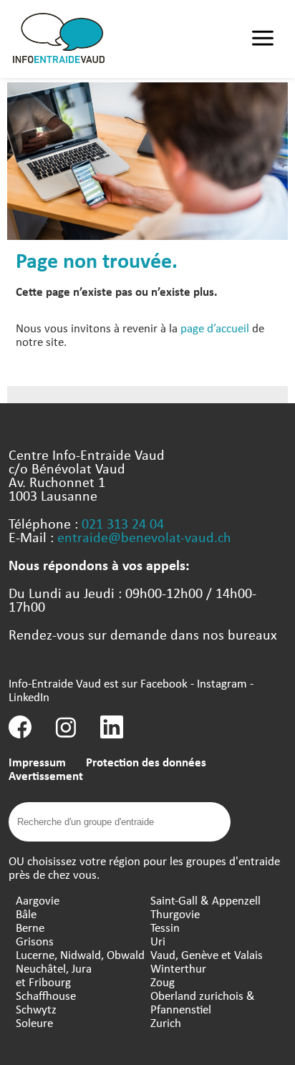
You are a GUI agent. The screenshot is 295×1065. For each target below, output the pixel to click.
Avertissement (46, 775)
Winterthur (178, 968)
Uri (157, 941)
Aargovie (37, 900)
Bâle (26, 913)
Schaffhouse (46, 995)
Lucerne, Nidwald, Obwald (80, 954)
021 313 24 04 (123, 523)
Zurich (165, 1022)
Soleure (34, 1022)
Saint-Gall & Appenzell (205, 900)
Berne (30, 927)
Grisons (35, 941)
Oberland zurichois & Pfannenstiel (202, 1002)
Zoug (162, 981)
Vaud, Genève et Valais (206, 954)
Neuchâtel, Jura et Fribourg (54, 975)
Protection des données (146, 761)
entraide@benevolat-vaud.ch (144, 536)
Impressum (37, 761)
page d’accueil (214, 327)
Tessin (165, 927)
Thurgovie (175, 913)
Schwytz (36, 1009)
